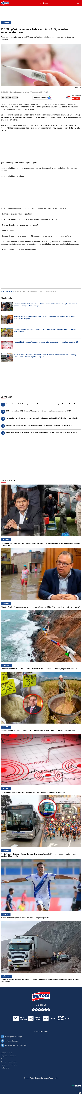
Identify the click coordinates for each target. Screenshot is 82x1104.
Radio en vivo (5, 1068)
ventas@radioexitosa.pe (13, 1037)
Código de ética (6, 1053)
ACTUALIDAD (21, 291)
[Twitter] (6, 97)
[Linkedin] (13, 97)
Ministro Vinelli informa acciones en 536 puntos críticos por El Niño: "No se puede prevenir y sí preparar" (40, 607)
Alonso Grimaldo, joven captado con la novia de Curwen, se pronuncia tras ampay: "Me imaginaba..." (39, 425)
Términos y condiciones (9, 1062)
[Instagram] (42, 1009)
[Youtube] (39, 1009)
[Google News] (45, 1009)
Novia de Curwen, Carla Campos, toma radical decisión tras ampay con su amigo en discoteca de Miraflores (42, 404)
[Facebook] (10, 97)
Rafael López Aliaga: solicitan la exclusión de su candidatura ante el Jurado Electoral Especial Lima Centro (41, 432)
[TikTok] (48, 1009)
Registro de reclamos (8, 1056)
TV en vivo (4, 1059)
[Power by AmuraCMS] (76, 1086)
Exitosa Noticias (32, 291)
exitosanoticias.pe (11, 1041)
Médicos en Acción (51, 291)
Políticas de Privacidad (9, 1065)
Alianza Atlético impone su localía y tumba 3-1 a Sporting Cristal (25, 918)
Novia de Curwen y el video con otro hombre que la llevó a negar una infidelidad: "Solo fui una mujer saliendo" (42, 418)
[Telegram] (16, 97)
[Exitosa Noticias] (5, 3)
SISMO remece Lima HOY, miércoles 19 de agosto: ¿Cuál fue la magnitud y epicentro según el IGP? (38, 411)
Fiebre (41, 291)
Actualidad (6, 22)
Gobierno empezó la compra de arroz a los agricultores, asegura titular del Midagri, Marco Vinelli (38, 730)
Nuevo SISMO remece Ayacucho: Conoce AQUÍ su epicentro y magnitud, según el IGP (46, 342)
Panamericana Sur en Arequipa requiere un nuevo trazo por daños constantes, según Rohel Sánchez (39, 669)
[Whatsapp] (2, 97)
